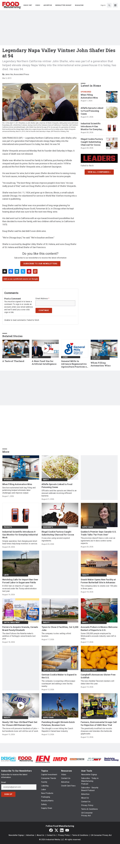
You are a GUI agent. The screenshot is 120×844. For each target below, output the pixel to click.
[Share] (10, 271)
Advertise (30, 835)
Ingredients (48, 527)
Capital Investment (12, 622)
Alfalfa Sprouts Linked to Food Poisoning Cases (92, 111)
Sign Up (8, 794)
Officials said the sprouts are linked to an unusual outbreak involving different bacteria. (59, 493)
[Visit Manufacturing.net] (94, 759)
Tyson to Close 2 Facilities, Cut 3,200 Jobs (60, 628)
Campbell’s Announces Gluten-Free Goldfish (98, 676)
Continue (44, 310)
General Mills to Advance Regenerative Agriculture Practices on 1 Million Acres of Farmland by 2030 (74, 364)
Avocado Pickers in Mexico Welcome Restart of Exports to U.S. (99, 628)
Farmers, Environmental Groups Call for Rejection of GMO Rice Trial (99, 723)
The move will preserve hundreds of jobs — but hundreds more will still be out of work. (20, 729)
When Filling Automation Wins (89, 96)
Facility (85, 575)
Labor (6, 575)
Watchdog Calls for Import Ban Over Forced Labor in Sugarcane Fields (20, 581)
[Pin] (29, 271)
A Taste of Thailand (13, 361)
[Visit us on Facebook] (51, 830)
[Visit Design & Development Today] (8, 759)
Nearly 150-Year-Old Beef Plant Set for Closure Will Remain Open (19, 723)
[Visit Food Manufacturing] (25, 759)
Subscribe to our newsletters (40, 264)
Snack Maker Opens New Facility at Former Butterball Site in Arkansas (98, 581)
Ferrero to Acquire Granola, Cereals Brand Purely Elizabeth (20, 628)
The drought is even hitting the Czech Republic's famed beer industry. (57, 729)
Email (3, 782)
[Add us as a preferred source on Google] (35, 271)
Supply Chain (87, 527)
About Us (40, 835)
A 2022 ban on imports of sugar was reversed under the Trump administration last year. (19, 588)
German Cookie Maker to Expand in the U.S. (59, 676)
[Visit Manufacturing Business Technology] (111, 759)
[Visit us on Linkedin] (62, 830)
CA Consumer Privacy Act (101, 835)
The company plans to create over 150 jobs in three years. (99, 587)
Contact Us (51, 835)
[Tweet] (23, 271)
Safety (46, 480)
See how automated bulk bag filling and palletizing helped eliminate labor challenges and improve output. (19, 490)
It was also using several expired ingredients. (56, 539)
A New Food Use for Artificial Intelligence (44, 362)
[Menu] (115, 5)
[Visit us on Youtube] (67, 830)
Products (8, 527)
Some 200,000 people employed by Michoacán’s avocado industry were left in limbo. (98, 636)
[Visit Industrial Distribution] (77, 759)
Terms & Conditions (80, 835)
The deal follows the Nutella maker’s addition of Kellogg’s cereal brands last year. (19, 636)
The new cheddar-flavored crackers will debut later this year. (97, 682)
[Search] (109, 5)
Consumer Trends (89, 670)
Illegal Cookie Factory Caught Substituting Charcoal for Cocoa (92, 142)
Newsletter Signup (16, 835)
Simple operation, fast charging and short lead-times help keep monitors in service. (20, 542)
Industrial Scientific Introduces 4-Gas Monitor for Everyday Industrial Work (91, 126)
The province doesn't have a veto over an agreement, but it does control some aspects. (98, 540)
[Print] (4, 271)
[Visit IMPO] (60, 759)
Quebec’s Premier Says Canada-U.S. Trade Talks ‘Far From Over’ (98, 533)
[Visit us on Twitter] (56, 830)
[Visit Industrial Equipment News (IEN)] (43, 759)
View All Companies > (99, 172)
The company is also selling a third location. (56, 634)
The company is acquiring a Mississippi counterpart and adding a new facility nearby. (58, 683)
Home (6, 357)
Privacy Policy (64, 835)
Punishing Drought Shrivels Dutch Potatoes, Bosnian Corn (58, 723)
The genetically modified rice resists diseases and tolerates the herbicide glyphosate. (96, 731)
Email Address (42, 298)
